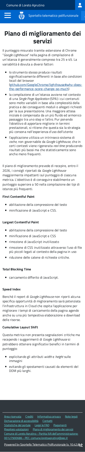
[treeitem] (80, 5)
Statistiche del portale (17, 425)
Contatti (47, 421)
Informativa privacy (49, 416)
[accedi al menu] (7, 15)
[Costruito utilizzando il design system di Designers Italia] (80, 446)
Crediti (29, 416)
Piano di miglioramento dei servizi (53, 429)
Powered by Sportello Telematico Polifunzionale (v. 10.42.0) (42, 444)
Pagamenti (60, 425)
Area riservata (12, 416)
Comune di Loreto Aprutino (25, 5)
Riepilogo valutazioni (16, 429)
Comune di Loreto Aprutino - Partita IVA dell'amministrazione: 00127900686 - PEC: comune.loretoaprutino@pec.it (41, 435)
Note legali (71, 416)
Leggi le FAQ (42, 425)
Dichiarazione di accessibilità (21, 421)
